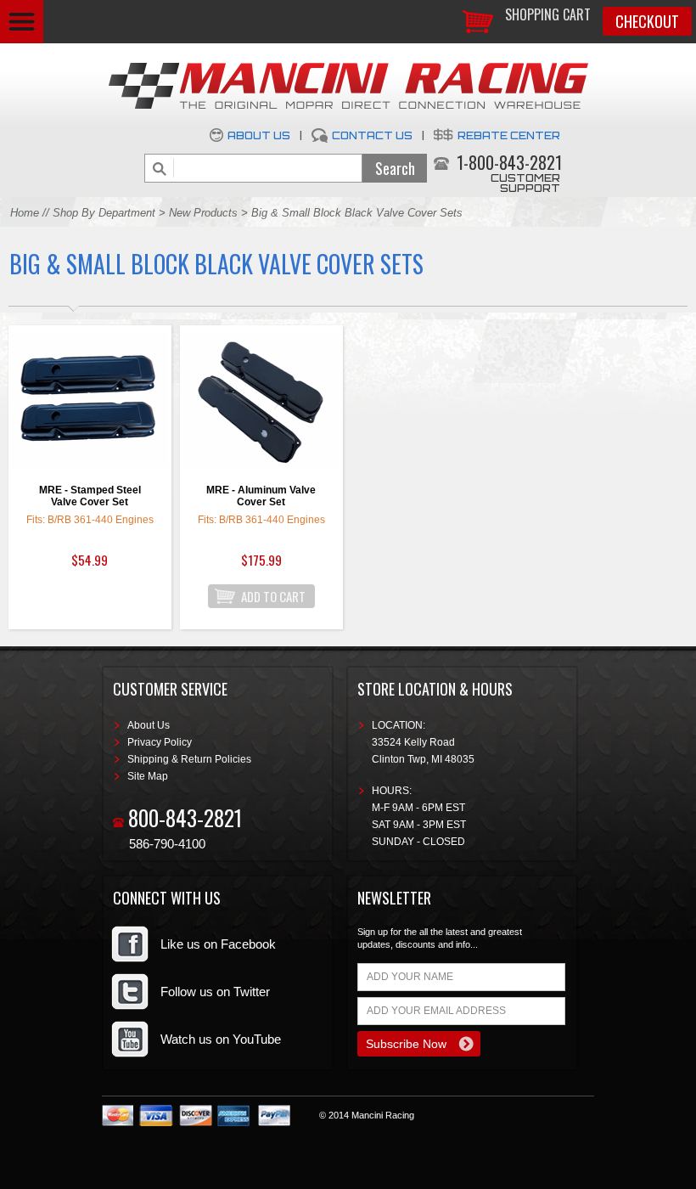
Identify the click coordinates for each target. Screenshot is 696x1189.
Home (24, 212)
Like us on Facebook (218, 944)
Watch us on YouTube (220, 1039)
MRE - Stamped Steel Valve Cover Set (90, 496)
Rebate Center (508, 135)
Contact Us (372, 135)
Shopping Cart (548, 14)
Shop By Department (104, 212)
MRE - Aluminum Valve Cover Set (261, 496)
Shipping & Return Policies (189, 759)
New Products (203, 212)
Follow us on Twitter (215, 991)
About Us (258, 135)
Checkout (647, 21)
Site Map (147, 776)
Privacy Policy (159, 742)
